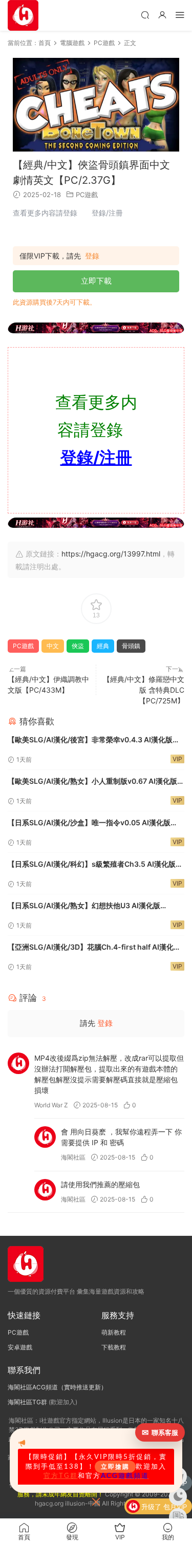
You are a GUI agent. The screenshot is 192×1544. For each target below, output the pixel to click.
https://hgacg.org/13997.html (110, 553)
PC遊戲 (87, 194)
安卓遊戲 (20, 1347)
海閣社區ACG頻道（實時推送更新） (57, 1387)
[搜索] (145, 15)
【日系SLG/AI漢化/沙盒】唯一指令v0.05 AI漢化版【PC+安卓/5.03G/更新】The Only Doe (89, 823)
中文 (53, 646)
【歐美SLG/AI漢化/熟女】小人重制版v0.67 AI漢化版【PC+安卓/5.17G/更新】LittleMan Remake (92, 782)
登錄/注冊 (96, 457)
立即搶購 (115, 1467)
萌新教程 (113, 1332)
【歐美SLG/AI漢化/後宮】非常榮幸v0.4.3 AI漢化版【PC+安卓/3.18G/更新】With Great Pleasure (90, 740)
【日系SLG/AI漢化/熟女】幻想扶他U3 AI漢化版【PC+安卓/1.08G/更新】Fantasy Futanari (84, 906)
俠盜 (78, 646)
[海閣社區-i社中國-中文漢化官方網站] (23, 15)
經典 (103, 646)
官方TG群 (61, 1475)
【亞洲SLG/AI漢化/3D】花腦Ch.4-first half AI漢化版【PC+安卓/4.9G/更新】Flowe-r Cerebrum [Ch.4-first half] (94, 947)
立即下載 (96, 281)
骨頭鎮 (131, 646)
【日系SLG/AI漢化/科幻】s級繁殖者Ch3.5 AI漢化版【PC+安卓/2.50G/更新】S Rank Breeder (92, 865)
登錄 (92, 256)
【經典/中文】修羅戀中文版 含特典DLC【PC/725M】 (143, 690)
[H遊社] (96, 328)
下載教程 (113, 1347)
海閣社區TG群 (27, 1402)
